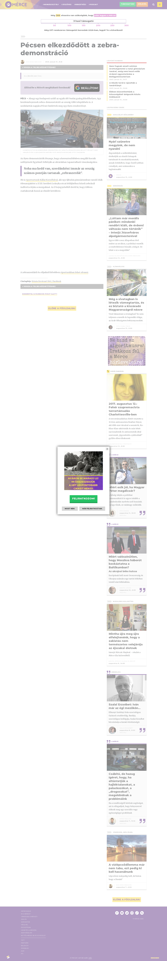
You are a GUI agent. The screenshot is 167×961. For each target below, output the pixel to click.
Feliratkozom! (83, 498)
